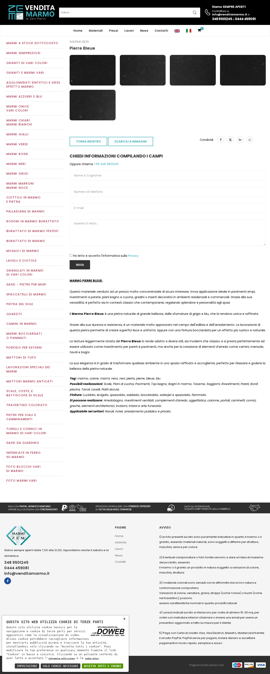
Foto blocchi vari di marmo (23, 469)
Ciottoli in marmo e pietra (23, 199)
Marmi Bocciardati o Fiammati (24, 336)
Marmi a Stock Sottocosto (32, 43)
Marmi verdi (17, 144)
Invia (80, 265)
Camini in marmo (21, 324)
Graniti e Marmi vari (25, 73)
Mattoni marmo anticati (29, 381)
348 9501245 (222, 18)
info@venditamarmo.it (27, 573)
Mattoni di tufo (21, 357)
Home (77, 31)
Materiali (96, 31)
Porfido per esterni (24, 347)
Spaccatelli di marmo (26, 294)
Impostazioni (27, 666)
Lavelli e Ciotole (21, 260)
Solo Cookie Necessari (60, 666)
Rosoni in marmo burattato (32, 221)
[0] (199, 30)
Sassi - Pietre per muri (26, 284)
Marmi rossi (17, 154)
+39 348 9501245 (106, 164)
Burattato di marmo (25, 241)
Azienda (120, 542)
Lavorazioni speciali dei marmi (28, 369)
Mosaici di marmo (22, 251)
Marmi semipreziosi (23, 53)
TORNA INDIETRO (88, 141)
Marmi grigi (17, 173)
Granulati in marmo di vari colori (25, 272)
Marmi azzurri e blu (24, 96)
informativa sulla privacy (62, 658)
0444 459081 (245, 18)
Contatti (161, 31)
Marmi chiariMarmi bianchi (19, 122)
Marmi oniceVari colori (17, 108)
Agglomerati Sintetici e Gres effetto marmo (33, 84)
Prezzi (113, 31)
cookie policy (92, 658)
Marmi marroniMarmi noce (20, 185)
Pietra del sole (19, 304)
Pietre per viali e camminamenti (21, 417)
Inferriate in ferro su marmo (23, 455)
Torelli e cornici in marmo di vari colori (26, 431)
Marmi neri (16, 164)
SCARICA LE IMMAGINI (130, 141)
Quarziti (14, 314)
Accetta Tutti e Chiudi (102, 666)
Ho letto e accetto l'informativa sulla (106, 256)
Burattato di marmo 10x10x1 (32, 231)
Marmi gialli (17, 134)
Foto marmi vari (21, 480)
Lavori (129, 31)
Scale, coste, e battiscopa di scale (24, 393)
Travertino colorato (26, 405)
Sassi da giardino (22, 443)
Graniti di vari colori (26, 63)
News (144, 31)
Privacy (133, 256)
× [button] (124, 618)
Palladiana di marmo (25, 211)
